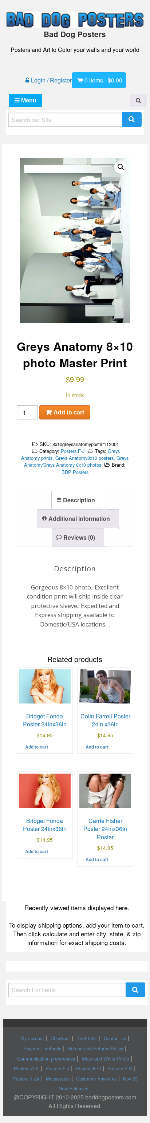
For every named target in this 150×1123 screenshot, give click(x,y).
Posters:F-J (72, 450)
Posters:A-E (26, 1068)
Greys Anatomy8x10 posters (84, 457)
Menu (28, 100)
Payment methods (42, 1048)
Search (132, 119)
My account (32, 1038)
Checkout (60, 1038)
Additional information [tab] (79, 518)
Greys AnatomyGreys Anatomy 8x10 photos (76, 461)
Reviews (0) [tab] (79, 537)
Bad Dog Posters (75, 34)
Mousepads (58, 1078)
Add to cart (69, 412)
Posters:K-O (88, 1068)
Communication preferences (46, 1058)
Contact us (115, 1038)
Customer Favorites (96, 1078)
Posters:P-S (119, 1068)
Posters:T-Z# (26, 1078)
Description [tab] (79, 500)
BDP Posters (75, 472)
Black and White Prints (105, 1058)
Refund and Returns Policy (95, 1048)
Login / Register (51, 80)
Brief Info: (86, 1038)
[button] (120, 167)
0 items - (103, 80)
